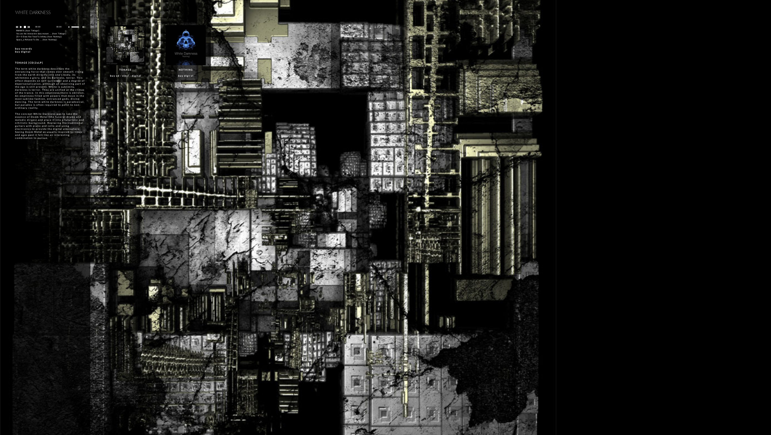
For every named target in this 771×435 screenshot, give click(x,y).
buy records (23, 48)
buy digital (23, 51)
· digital (135, 75)
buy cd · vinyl (119, 75)
